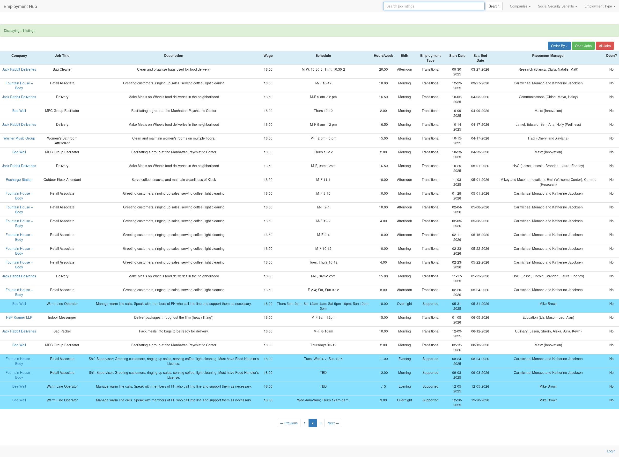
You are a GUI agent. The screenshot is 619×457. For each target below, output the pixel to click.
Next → (333, 422)
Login (611, 451)
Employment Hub (20, 6)
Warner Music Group (19, 138)
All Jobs (605, 45)
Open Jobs (583, 45)
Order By (558, 45)
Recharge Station (19, 179)
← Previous (289, 422)
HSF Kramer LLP (19, 317)
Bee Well (19, 110)
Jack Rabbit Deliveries (19, 69)
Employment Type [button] (598, 6)
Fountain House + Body (19, 85)
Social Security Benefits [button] (556, 6)
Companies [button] (519, 6)
